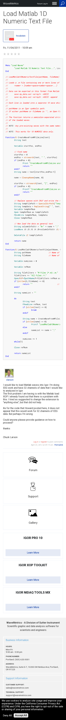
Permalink (58, 445)
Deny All (7, 715)
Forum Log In (42, 4)
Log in (35, 442)
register (44, 442)
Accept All (21, 715)
